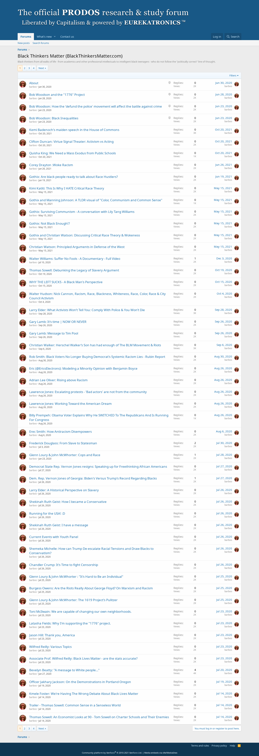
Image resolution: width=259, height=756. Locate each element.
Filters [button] (232, 75)
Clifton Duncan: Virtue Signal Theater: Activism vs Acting (71, 141)
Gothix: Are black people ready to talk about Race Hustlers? (73, 176)
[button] (54, 36)
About (33, 83)
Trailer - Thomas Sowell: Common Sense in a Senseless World (75, 705)
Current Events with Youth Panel (53, 537)
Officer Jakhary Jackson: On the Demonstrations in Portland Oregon (80, 682)
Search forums (41, 43)
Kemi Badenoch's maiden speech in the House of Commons (74, 130)
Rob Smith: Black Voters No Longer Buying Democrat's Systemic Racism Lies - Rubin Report (97, 356)
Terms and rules (200, 745)
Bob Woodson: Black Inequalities (53, 118)
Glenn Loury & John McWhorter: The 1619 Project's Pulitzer (73, 600)
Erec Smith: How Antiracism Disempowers (60, 431)
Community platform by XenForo (112, 752)
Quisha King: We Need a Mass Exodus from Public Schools (72, 153)
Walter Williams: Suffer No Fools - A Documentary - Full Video (74, 258)
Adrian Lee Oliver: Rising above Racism (58, 380)
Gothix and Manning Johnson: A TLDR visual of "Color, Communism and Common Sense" (95, 200)
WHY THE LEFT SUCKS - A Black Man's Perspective (66, 282)
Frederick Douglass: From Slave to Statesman (63, 443)
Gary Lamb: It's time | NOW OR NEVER (57, 321)
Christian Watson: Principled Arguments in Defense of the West (77, 247)
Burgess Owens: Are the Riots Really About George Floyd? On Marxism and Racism (91, 588)
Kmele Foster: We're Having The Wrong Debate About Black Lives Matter (83, 693)
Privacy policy (219, 745)
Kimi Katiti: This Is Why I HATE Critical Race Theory (66, 188)
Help (232, 745)
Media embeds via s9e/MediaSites (160, 752)
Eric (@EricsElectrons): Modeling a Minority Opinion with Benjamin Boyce (83, 368)
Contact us (67, 36)
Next (41, 68)
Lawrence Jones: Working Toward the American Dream (70, 403)
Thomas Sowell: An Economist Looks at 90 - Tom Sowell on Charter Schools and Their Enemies (99, 717)
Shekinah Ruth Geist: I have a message (58, 525)
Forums (25, 36)
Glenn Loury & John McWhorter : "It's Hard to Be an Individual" (76, 576)
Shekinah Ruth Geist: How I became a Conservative (68, 501)
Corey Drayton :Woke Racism (51, 165)
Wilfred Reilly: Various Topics (50, 646)
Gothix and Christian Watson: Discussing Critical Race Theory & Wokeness (84, 235)
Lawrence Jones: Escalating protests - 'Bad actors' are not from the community (88, 392)
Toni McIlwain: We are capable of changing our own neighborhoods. (80, 611)
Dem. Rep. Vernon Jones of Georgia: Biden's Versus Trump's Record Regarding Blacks (93, 478)
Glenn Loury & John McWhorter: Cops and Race (64, 455)
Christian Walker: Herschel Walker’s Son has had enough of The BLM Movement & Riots (95, 345)
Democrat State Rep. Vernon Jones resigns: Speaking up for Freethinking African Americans (98, 466)
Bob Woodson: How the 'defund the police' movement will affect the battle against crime (95, 106)
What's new (44, 36)
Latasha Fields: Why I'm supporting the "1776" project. (70, 623)
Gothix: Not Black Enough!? (49, 223)
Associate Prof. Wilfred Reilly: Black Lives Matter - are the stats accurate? (83, 658)
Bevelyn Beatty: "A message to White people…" (64, 670)
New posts (24, 43)
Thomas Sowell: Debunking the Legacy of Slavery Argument (74, 270)
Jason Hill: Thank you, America (52, 635)
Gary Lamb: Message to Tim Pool (53, 333)
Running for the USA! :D (47, 513)
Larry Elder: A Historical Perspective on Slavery (64, 490)
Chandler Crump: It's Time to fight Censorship (63, 565)
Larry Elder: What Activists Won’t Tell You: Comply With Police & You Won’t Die (87, 310)
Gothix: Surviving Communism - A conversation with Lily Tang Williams (81, 211)
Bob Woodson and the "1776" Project (57, 94)
